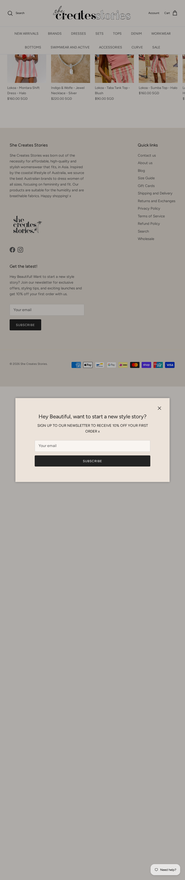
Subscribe (92, 461)
